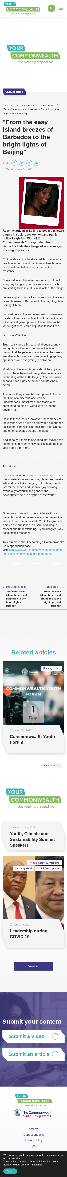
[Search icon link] (51, 8)
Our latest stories (24, 105)
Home (6, 105)
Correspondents (33, 1134)
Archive (33, 1129)
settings (38, 1164)
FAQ (33, 1146)
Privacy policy (33, 1140)
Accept (10, 1171)
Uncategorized (47, 105)
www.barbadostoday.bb (41, 475)
